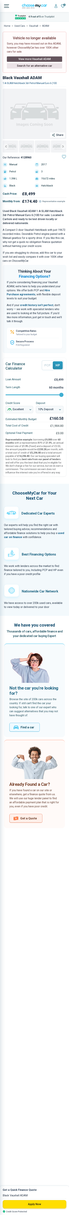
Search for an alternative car (34, 65)
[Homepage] (34, 6)
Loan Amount (13, 379)
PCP (47, 365)
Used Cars (19, 26)
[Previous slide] (6, 146)
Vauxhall (33, 26)
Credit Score (13, 403)
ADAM (45, 26)
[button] (10, 146)
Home (7, 26)
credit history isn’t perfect (36, 305)
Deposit (40, 403)
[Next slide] (63, 146)
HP (58, 365)
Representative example (53, 201)
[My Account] (56, 6)
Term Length (13, 387)
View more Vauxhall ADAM (34, 59)
